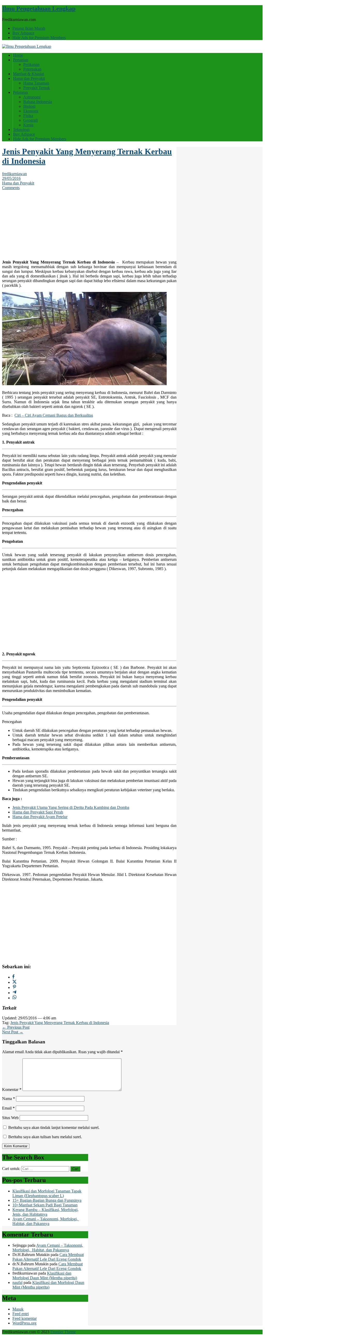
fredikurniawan (14, 174)
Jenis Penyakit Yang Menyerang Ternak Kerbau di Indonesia (59, 1022)
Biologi (29, 106)
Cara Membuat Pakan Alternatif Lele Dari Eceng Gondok (48, 1256)
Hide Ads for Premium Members (39, 37)
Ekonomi (30, 111)
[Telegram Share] (14, 992)
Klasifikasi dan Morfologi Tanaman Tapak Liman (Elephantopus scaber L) (46, 1193)
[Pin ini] (14, 987)
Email (8, 1108)
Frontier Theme (63, 1332)
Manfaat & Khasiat (28, 74)
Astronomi (32, 97)
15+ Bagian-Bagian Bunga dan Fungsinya (46, 1200)
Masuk (18, 1309)
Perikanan (31, 64)
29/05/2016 (11, 178)
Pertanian (20, 60)
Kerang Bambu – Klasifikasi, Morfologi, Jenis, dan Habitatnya (45, 1211)
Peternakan (32, 69)
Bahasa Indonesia (37, 101)
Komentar (11, 1089)
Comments (11, 187)
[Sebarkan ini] (13, 977)
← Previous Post (15, 1027)
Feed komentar (24, 1318)
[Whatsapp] (14, 998)
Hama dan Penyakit (29, 78)
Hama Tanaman (36, 83)
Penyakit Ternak (36, 88)
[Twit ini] (14, 982)
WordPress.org (24, 1323)
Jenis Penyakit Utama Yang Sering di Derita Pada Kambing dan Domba (70, 807)
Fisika (28, 115)
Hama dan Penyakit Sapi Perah (37, 812)
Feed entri (20, 1314)
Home (18, 55)
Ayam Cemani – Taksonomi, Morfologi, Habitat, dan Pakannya (45, 1221)
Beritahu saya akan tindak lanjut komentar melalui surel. (53, 1127)
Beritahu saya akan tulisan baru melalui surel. (45, 1137)
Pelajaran (20, 92)
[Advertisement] (89, 222)
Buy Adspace (23, 33)
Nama (8, 1098)
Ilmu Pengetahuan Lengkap (38, 8)
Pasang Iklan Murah (28, 28)
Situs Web (10, 1117)
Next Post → (12, 1032)
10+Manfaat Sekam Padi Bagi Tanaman (45, 1205)
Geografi (30, 120)
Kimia (28, 125)
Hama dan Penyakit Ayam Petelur (39, 817)
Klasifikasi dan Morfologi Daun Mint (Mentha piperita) (44, 1275)
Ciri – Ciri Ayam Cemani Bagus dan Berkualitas (53, 415)
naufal (17, 1282)
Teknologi (21, 129)
